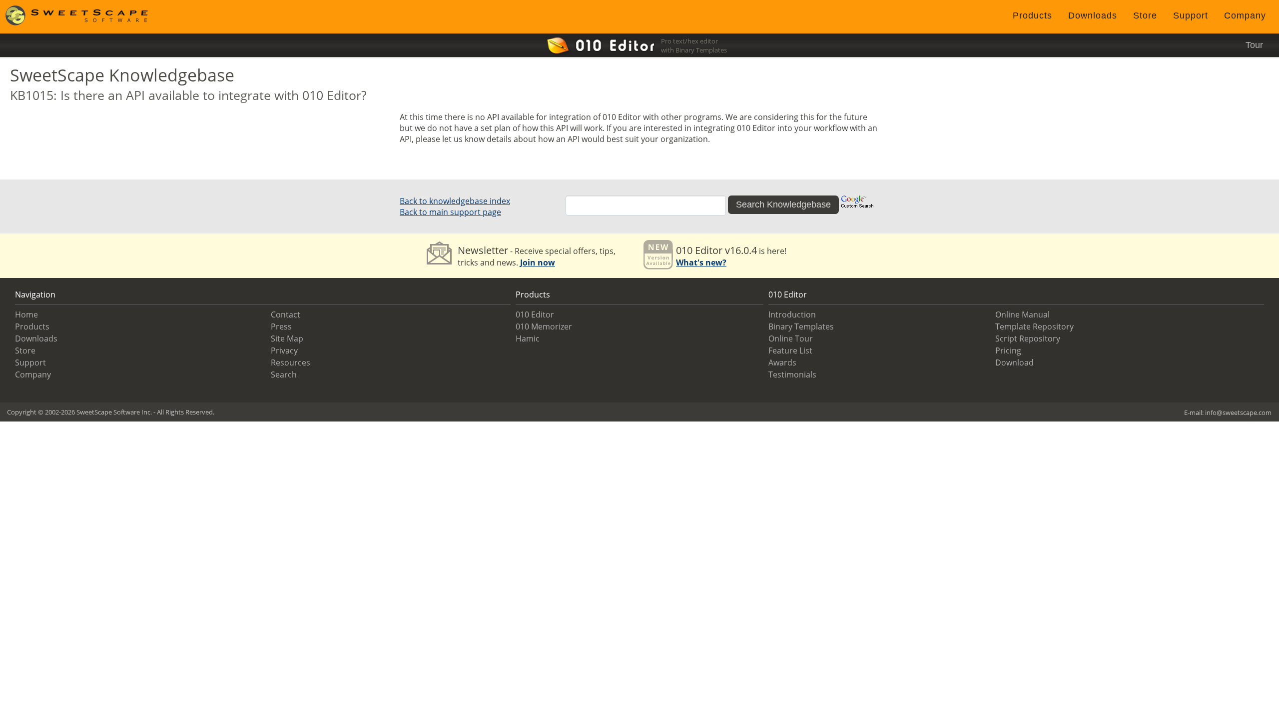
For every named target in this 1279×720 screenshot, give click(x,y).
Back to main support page (450, 212)
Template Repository (1034, 326)
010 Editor (535, 314)
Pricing (1008, 350)
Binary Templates (801, 326)
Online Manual (1022, 314)
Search (284, 374)
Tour (1254, 45)
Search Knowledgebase (783, 205)
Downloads (1092, 15)
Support (1190, 15)
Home (26, 314)
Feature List (790, 350)
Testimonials (792, 374)
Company (1245, 15)
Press (281, 326)
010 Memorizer (544, 326)
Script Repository (1027, 338)
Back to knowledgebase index (455, 201)
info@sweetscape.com (1238, 412)
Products (1032, 15)
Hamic (528, 338)
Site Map (287, 338)
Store (1145, 15)
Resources (290, 362)
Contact (285, 314)
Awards (782, 362)
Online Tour (790, 338)
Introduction (792, 314)
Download (1014, 362)
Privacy (284, 350)
